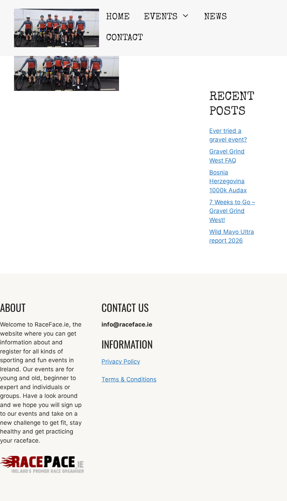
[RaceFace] (56, 27)
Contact (124, 38)
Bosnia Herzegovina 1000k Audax (228, 181)
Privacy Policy (121, 361)
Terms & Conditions (129, 379)
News (215, 17)
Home (118, 17)
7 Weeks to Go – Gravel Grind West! (232, 211)
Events (160, 17)
